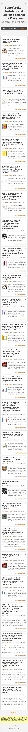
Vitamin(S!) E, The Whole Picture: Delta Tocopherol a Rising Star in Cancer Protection (12, 459)
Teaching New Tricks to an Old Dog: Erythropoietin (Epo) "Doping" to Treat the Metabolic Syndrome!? (12, 91)
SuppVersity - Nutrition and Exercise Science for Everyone (14, 13)
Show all (23, 28)
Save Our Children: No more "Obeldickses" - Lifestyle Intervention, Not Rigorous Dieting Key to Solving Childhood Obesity (12, 531)
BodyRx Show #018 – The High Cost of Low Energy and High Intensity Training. (11, 277)
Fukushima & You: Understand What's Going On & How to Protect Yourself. (12, 555)
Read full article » (20, 58)
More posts (14, 712)
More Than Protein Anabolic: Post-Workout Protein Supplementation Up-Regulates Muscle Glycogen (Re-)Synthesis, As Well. (12, 327)
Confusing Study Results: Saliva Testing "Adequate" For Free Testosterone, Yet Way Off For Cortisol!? (12, 690)
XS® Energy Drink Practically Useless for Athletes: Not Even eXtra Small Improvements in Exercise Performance (11, 116)
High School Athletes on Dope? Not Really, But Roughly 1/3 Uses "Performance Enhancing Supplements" (12, 301)
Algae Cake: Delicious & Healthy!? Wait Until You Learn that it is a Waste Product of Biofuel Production (12, 506)
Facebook (16, 24)
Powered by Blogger (14, 725)
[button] (25, 38)
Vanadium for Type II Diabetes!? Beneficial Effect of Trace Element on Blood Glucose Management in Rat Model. (12, 435)
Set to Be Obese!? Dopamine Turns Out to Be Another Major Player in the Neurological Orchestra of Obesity (12, 379)
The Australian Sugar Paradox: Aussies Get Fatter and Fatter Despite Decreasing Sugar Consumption (11, 40)
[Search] (26, 4)
